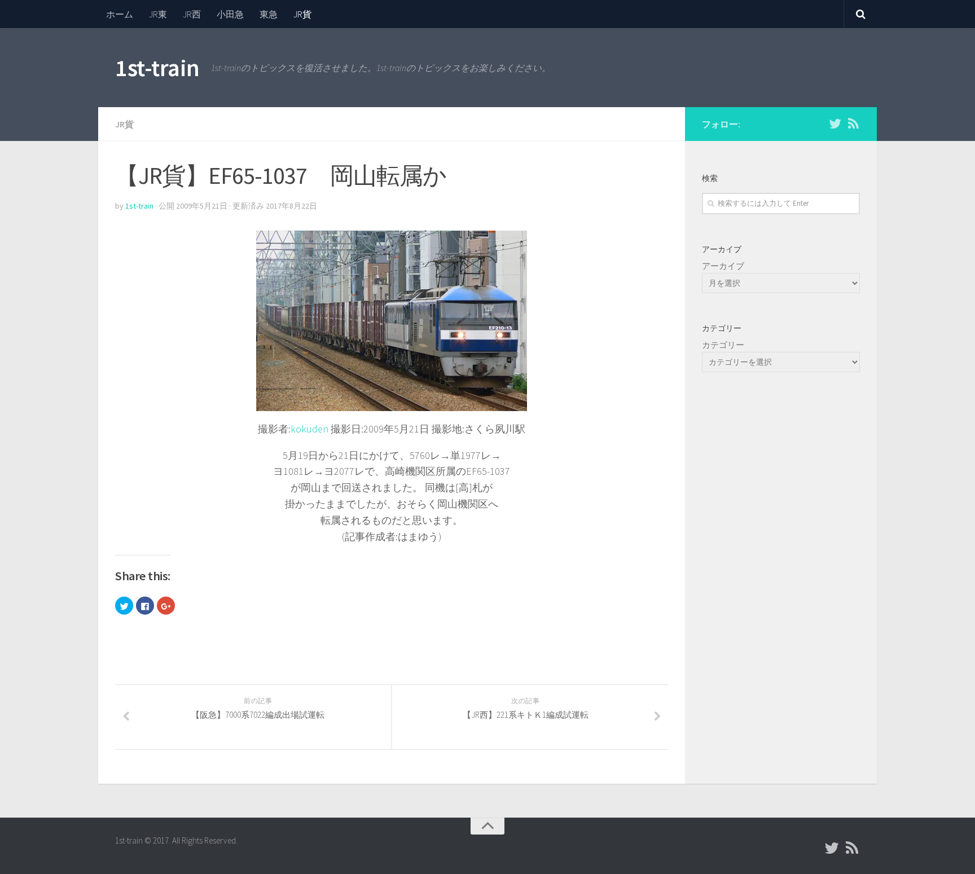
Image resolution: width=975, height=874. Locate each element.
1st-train (157, 67)
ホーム (119, 14)
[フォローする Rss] (853, 123)
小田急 (230, 14)
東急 (269, 14)
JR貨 (302, 14)
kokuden (309, 428)
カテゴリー (723, 344)
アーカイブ (723, 266)
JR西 (192, 14)
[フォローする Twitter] (835, 123)
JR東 (158, 14)
